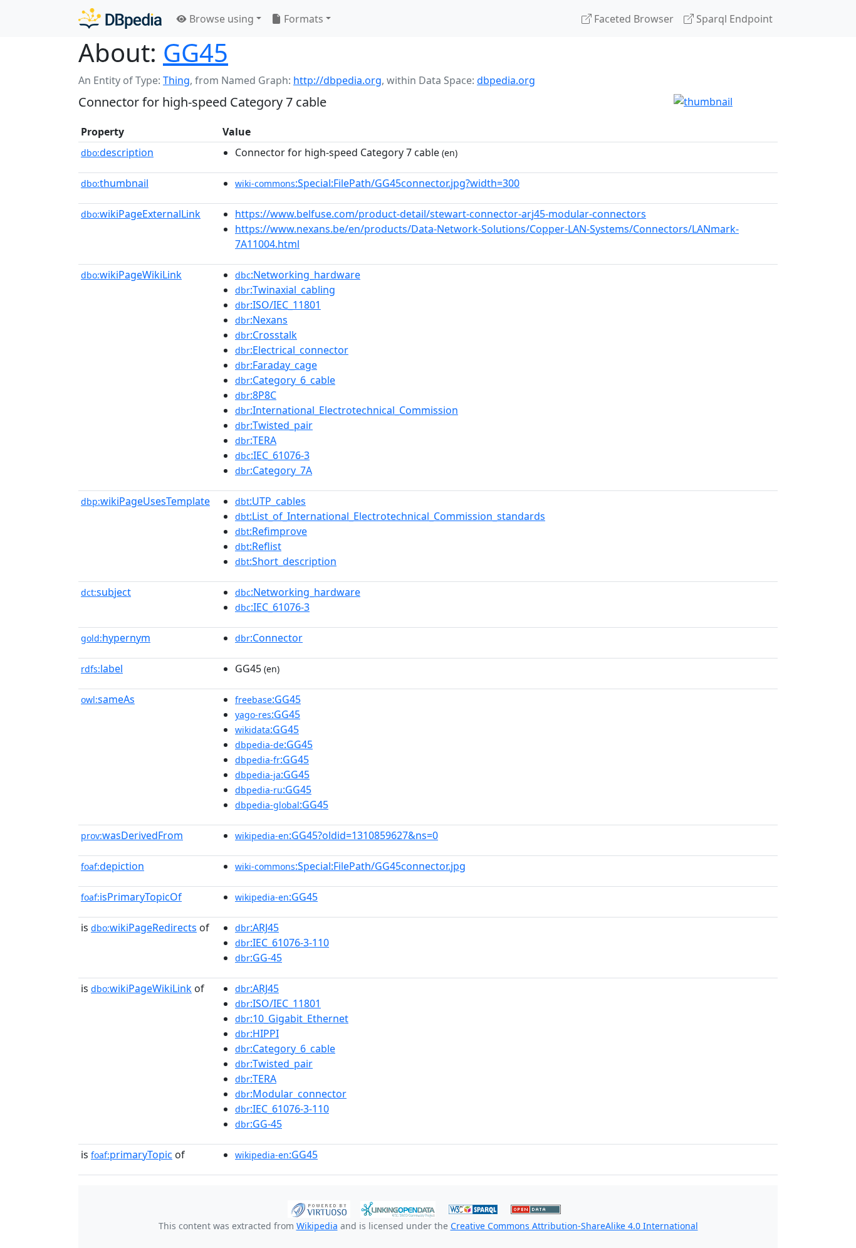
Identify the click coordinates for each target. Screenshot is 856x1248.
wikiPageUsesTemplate (145, 501)
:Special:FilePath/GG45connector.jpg (350, 866)
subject (106, 592)
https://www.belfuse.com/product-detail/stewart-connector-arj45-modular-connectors (440, 214)
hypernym (115, 638)
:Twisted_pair (274, 425)
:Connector (269, 638)
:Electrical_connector (291, 350)
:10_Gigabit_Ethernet (291, 1018)
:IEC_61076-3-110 (282, 942)
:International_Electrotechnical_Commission (346, 410)
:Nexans (261, 320)
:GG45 (268, 699)
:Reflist (258, 546)
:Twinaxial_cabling (285, 290)
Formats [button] (302, 19)
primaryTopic (131, 1154)
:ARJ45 (257, 927)
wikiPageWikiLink (131, 275)
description (117, 152)
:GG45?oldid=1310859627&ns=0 (336, 835)
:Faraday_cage (276, 365)
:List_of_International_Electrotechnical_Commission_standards (390, 516)
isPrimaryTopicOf (131, 897)
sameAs (108, 699)
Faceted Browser (633, 19)
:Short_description (286, 561)
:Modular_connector (291, 1094)
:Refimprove (271, 531)
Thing (176, 80)
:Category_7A (273, 470)
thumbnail (115, 183)
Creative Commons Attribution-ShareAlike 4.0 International (574, 1226)
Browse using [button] (220, 19)
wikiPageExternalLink (141, 214)
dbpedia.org (506, 80)
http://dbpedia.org (337, 80)
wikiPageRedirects (144, 927)
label (102, 668)
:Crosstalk (266, 335)
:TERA (255, 440)
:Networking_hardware (297, 275)
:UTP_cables (270, 501)
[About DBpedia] (120, 18)
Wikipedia (317, 1226)
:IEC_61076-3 (272, 455)
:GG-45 (258, 958)
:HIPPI (257, 1033)
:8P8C (255, 395)
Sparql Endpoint (733, 19)
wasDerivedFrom (132, 835)
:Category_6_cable (285, 380)
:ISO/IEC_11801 (278, 305)
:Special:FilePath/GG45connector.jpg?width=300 (377, 183)
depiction (112, 866)
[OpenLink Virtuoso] (319, 1208)
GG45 (195, 52)
